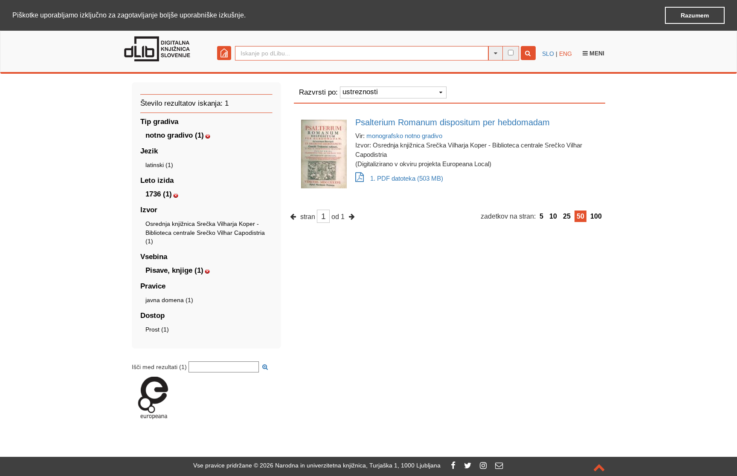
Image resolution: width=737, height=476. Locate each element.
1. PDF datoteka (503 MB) (406, 178)
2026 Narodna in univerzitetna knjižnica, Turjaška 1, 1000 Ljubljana (350, 465)
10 (553, 216)
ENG (565, 53)
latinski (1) (159, 165)
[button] (248, 15)
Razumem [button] (695, 15)
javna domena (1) (169, 300)
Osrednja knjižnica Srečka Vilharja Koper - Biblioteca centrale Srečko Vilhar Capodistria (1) (205, 232)
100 (596, 216)
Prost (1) (157, 329)
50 (580, 216)
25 (567, 216)
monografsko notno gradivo (404, 135)
